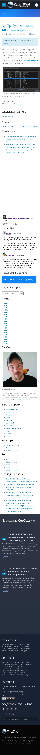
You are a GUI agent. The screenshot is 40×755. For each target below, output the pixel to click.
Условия (21, 744)
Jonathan (9, 34)
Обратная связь (12, 462)
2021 (6, 314)
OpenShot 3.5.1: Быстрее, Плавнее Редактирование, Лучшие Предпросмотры (21, 537)
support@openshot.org (15, 691)
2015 (6, 328)
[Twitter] (7, 709)
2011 (6, 337)
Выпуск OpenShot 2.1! (9, 117)
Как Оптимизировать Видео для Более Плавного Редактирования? (22, 571)
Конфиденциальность (9, 744)
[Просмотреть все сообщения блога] (4, 525)
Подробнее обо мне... (24, 400)
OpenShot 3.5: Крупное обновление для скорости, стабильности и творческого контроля (20, 487)
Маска (8, 465)
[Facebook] (3, 709)
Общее (31, 34)
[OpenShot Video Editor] (18, 4)
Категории (8, 440)
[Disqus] (20, 184)
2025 (6, 305)
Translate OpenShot (30, 60)
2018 (6, 321)
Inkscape (9, 420)
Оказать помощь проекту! (19, 279)
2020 (6, 317)
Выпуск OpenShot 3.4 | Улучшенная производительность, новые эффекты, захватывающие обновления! (20, 495)
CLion (8, 412)
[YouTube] (15, 709)
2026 (6, 303)
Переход (9, 467)
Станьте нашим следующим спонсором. (16, 719)
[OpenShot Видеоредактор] (10, 731)
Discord (24, 695)
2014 (6, 330)
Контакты (8, 682)
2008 (6, 344)
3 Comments (17, 104)
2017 (6, 323)
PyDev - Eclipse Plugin (13, 428)
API (7, 459)
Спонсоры (8, 714)
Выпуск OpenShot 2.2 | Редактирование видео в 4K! (20, 126)
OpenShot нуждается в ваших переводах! (21, 136)
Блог (5, 13)
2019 (6, 319)
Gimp (8, 418)
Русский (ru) (29, 744)
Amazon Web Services (13, 409)
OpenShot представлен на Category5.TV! (20, 147)
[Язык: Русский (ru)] (36, 5)
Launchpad (10, 423)
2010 (6, 339)
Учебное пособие (12, 470)
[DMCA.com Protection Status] (8, 698)
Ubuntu (8, 436)
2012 (6, 335)
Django (8, 415)
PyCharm (9, 426)
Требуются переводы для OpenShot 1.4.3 (20, 144)
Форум (18, 695)
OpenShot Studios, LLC (12, 741)
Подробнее (5, 557)
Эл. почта (12, 695)
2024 (6, 308)
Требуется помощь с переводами (20, 27)
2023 (6, 310)
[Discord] (11, 709)
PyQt (7, 431)
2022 (6, 312)
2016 (6, 326)
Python (8, 434)
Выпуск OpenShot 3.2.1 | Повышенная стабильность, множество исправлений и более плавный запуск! (21, 508)
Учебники (9, 451)
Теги (4, 454)
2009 (6, 341)
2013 (6, 332)
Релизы (8, 448)
